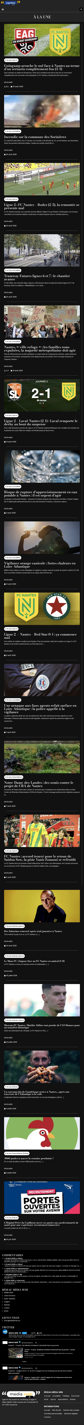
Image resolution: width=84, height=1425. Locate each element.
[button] (2, 9)
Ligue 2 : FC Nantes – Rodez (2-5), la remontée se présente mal (41, 206)
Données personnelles (53, 1413)
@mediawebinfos (27, 1343)
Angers (7, 1302)
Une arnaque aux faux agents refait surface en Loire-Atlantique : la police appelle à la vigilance (40, 709)
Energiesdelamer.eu (12, 1320)
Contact (47, 1417)
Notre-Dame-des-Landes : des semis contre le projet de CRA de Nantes (38, 784)
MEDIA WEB (13, 1342)
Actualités (16, 131)
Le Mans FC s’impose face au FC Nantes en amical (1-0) (34, 961)
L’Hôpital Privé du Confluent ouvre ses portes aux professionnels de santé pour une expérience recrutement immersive (41, 1224)
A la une (8, 60)
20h (36, 1368)
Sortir (46, 1399)
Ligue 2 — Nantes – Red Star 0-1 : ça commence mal (40, 636)
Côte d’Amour (9, 1295)
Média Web (8, 1292)
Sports (15, 60)
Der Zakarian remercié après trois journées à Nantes (33, 931)
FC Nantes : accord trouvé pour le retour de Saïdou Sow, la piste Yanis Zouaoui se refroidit (40, 858)
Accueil (47, 1410)
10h (36, 1343)
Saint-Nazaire (9, 1299)
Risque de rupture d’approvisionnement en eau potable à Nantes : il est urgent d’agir (40, 494)
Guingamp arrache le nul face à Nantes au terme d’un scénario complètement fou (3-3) (42, 67)
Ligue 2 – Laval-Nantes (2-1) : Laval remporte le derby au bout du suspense (41, 422)
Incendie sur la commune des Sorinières (35, 136)
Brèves (15, 926)
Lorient (7, 1308)
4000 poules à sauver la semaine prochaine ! (28, 1158)
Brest (6, 1311)
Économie (75, 1396)
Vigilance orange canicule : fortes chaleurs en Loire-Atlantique (40, 565)
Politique (66, 1396)
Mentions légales (71, 1413)
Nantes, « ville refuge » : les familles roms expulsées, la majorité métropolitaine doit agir (40, 349)
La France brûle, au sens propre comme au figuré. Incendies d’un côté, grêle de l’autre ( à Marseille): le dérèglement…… (41, 1277)
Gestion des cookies (71, 1410)
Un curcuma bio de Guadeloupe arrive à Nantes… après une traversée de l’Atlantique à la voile (37, 1093)
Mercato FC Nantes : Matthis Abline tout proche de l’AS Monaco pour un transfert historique (42, 1026)
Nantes (7, 1305)
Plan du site (56, 1410)
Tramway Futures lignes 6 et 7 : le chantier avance (37, 277)
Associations (17, 777)
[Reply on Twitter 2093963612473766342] (10, 1361)
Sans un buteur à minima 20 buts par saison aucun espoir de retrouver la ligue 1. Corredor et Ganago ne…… (42, 1266)
